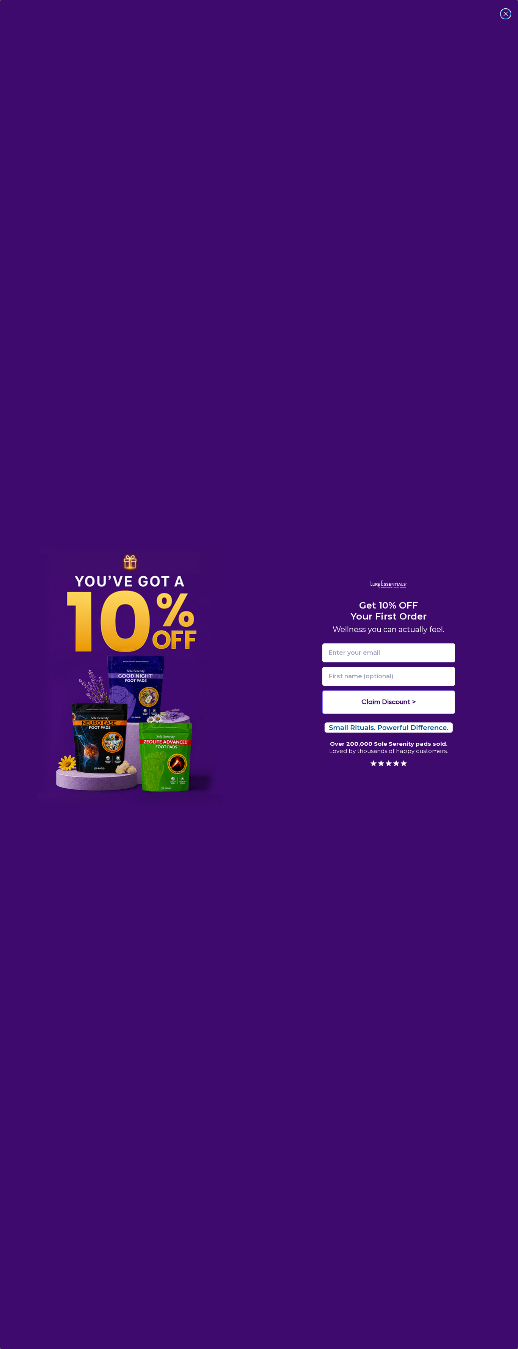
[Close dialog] (505, 14)
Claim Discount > (388, 702)
